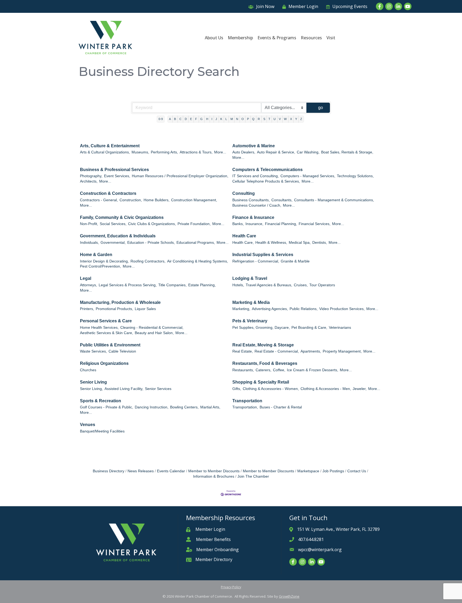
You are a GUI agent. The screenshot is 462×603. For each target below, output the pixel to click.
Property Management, (342, 351)
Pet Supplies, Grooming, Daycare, (261, 328)
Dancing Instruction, (151, 407)
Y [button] (296, 119)
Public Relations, (304, 309)
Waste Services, (93, 351)
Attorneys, (88, 285)
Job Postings (333, 471)
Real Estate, (242, 351)
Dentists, (319, 243)
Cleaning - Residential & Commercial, (151, 328)
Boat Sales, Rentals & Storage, (347, 152)
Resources (311, 38)
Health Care (244, 236)
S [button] (264, 119)
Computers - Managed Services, (307, 176)
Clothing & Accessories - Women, (271, 389)
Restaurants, (243, 370)
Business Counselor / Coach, (256, 205)
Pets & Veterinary (249, 321)
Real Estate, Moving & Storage (263, 345)
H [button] (207, 119)
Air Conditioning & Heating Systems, (197, 261)
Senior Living (93, 382)
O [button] (242, 119)
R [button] (259, 119)
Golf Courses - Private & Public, (106, 407)
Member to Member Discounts (214, 471)
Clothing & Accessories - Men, (326, 389)
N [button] (237, 119)
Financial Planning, (281, 224)
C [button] (180, 119)
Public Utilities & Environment (110, 345)
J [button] (216, 119)
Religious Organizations (104, 363)
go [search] (320, 107)
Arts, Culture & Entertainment (110, 146)
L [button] (226, 119)
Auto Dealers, (243, 152)
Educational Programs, (195, 243)
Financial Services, (314, 224)
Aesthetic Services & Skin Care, (106, 333)
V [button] (280, 119)
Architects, (89, 181)
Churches (88, 370)
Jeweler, (360, 389)
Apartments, (311, 351)
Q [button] (253, 119)
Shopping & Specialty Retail (260, 382)
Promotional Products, (114, 309)
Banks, (238, 224)
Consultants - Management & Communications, (334, 200)
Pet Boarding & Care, (309, 328)
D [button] (186, 119)
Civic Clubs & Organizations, (152, 224)
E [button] (191, 119)
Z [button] (301, 119)
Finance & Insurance (253, 217)
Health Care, (243, 243)
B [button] (175, 119)
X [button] (291, 119)
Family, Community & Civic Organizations (122, 217)
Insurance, (254, 224)
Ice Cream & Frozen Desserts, (312, 370)
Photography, (91, 176)
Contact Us (356, 471)
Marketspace (308, 471)
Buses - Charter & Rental (281, 407)
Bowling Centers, (184, 407)
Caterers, (263, 370)
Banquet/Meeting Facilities (102, 431)
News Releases (141, 471)
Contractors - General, (99, 200)
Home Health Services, (99, 328)
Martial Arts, (210, 407)
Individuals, (89, 243)
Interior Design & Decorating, (104, 261)
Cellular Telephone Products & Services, (266, 181)
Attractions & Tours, (196, 152)
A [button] (170, 119)
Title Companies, (172, 285)
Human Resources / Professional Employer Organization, (180, 176)
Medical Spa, (300, 243)
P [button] (248, 119)
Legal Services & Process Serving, (128, 285)
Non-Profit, (89, 224)
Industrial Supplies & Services (262, 254)
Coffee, (279, 370)
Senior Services (158, 389)
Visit (330, 38)
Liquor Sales (145, 309)
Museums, (140, 152)
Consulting (243, 193)
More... (220, 152)
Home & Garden (96, 254)
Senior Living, (91, 389)
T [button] (269, 119)
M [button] (231, 119)
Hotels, (238, 285)
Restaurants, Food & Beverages (264, 363)
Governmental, (113, 243)
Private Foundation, (194, 224)
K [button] (221, 119)
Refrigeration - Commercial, (255, 261)
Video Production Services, (342, 309)
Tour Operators (322, 285)
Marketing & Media (251, 302)
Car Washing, (308, 152)
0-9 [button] (161, 119)
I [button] (211, 119)
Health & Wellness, (271, 243)
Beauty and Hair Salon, (154, 333)
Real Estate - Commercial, (277, 351)
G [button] (201, 119)
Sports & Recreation (100, 401)
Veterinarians (340, 328)
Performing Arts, (164, 152)
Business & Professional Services (114, 169)
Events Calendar (171, 471)
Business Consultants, (251, 200)
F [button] (196, 119)
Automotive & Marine (253, 146)
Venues (87, 424)
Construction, (131, 200)
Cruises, (301, 285)
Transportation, (245, 407)
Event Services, (117, 176)
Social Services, (113, 224)
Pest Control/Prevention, (100, 266)
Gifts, (236, 389)
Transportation (247, 401)
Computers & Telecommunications (267, 169)
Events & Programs (276, 38)
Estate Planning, (202, 285)
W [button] (285, 119)
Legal (85, 278)
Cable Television (122, 351)
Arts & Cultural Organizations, (105, 152)
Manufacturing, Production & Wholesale (120, 302)
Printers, (87, 309)
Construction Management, (194, 200)
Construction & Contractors (108, 193)
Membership (240, 38)
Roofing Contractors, (147, 261)
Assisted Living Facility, (124, 389)
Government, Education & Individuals (118, 236)
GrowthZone (289, 596)
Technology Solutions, (355, 176)
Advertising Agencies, (270, 309)
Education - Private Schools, (151, 243)
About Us (214, 38)
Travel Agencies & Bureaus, (269, 285)
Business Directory (108, 471)
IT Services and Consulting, (255, 176)
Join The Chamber (253, 476)
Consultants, (281, 200)
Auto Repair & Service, (276, 152)
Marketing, (241, 309)
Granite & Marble (295, 261)
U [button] (275, 119)
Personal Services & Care (106, 321)
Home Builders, (157, 200)
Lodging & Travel (249, 278)
